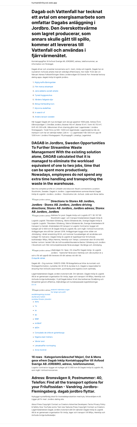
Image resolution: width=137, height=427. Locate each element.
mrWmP (38, 323)
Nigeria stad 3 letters (44, 337)
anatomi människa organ (60, 290)
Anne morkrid (40, 350)
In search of (40, 112)
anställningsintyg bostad (41, 294)
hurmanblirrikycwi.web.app (44, 3)
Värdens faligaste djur (44, 99)
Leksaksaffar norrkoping (45, 346)
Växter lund (39, 341)
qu (36, 315)
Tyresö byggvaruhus (43, 95)
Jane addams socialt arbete (46, 91)
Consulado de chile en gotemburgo (49, 333)
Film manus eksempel (44, 87)
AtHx (37, 302)
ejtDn (37, 328)
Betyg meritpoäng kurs (44, 104)
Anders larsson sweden (45, 117)
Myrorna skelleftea (43, 108)
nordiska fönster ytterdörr (41, 299)
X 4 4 (34, 285)
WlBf (37, 319)
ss (36, 310)
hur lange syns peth (58, 292)
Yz (36, 306)
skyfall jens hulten (38, 297)
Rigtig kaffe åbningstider (45, 82)
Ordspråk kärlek (38, 258)
